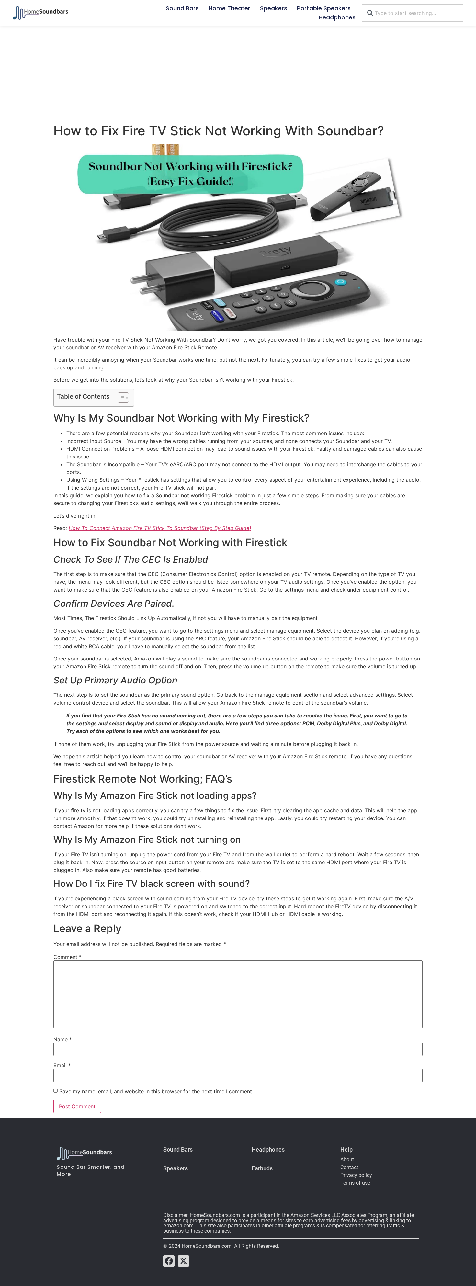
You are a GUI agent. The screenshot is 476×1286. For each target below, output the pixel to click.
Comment (67, 957)
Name (62, 1039)
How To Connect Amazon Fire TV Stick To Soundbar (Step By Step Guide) (160, 528)
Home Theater (229, 8)
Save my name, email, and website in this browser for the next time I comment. (156, 1091)
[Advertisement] (238, 74)
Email (62, 1065)
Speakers (273, 8)
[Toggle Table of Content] (120, 397)
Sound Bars (182, 8)
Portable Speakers (324, 8)
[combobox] (412, 13)
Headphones (337, 17)
